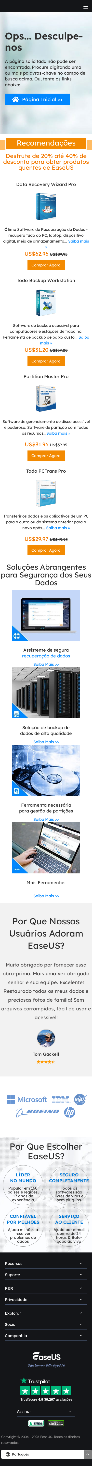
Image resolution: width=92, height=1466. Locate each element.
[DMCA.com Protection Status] (55, 1423)
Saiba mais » (58, 433)
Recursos (13, 1263)
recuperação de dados (46, 656)
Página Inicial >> (42, 99)
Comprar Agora (46, 265)
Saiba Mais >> (46, 664)
